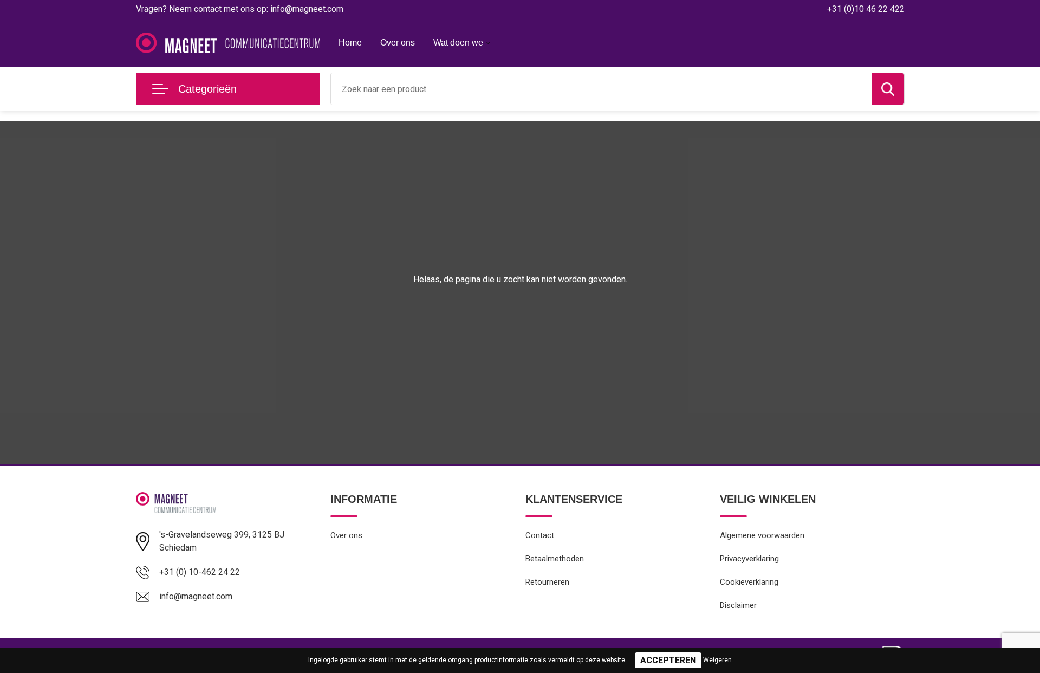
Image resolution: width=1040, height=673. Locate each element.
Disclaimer (738, 605)
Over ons (397, 42)
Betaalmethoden (554, 559)
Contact (539, 535)
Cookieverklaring (749, 582)
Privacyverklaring (749, 559)
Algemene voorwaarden (762, 535)
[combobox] (601, 89)
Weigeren (717, 660)
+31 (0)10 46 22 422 (866, 9)
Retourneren (547, 582)
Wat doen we (458, 42)
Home (350, 42)
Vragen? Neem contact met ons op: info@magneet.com (239, 9)
